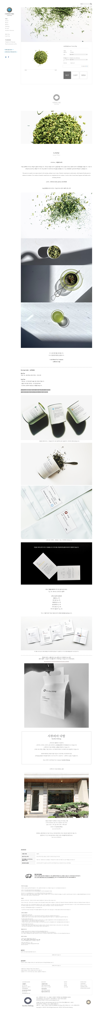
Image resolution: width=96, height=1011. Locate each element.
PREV (26, 70)
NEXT (56, 70)
